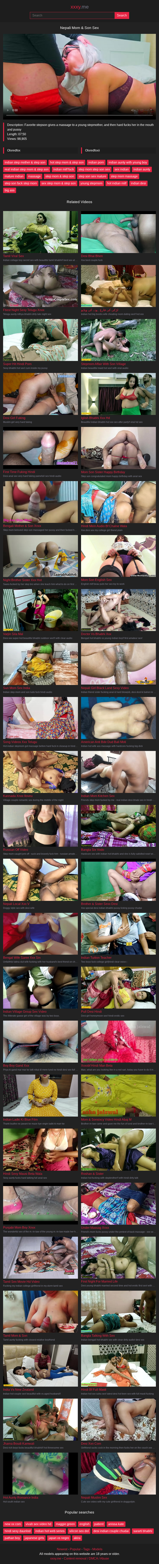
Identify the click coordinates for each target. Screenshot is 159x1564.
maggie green (65, 1524)
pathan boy (12, 1538)
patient (99, 1524)
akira (77, 1538)
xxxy (80, 6)
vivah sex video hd (38, 1524)
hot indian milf (116, 183)
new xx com (13, 1524)
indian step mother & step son (25, 162)
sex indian (122, 169)
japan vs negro (59, 1538)
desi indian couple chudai (111, 1531)
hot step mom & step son (67, 162)
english (85, 1524)
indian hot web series (50, 1531)
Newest (62, 1549)
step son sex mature (92, 176)
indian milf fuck (63, 169)
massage (34, 176)
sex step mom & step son (58, 183)
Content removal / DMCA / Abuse (86, 1558)
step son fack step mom (21, 183)
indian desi (138, 183)
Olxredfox (13, 150)
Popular (75, 1549)
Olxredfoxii (92, 150)
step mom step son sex (94, 169)
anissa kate (116, 1524)
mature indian (14, 176)
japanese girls (34, 1538)
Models (97, 1549)
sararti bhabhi (142, 1531)
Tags (86, 1549)
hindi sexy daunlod (18, 1531)
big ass (10, 190)
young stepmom (91, 183)
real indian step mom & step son (27, 169)
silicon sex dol (79, 1531)
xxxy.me (55, 1558)
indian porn (96, 162)
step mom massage (124, 176)
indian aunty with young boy (128, 162)
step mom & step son (59, 176)
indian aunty (141, 169)
